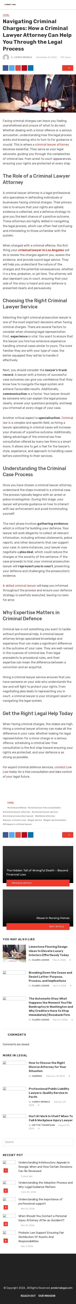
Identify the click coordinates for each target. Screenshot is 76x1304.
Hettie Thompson (43, 1125)
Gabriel (37, 1076)
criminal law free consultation (45, 807)
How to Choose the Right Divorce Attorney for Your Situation (47, 1067)
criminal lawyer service (45, 812)
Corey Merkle (23, 57)
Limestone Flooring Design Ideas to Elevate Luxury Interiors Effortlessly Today (49, 951)
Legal (6, 15)
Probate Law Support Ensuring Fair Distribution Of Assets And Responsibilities (41, 1237)
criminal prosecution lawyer (19, 816)
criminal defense (18, 807)
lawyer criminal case (15, 820)
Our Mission (46, 1296)
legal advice (35, 820)
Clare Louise (40, 960)
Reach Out (28, 1296)
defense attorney (46, 816)
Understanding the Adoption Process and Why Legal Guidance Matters (45, 1185)
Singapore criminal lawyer (18, 824)
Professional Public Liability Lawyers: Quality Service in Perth (49, 1093)
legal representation (55, 820)
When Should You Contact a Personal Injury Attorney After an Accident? (42, 1218)
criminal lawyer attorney (52, 144)
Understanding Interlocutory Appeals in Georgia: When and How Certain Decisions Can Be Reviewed (45, 1167)
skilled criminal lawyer (21, 585)
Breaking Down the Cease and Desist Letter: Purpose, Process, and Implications (50, 976)
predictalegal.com (61, 1288)
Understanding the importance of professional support (40, 1201)
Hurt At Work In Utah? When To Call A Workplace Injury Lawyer (51, 1118)
